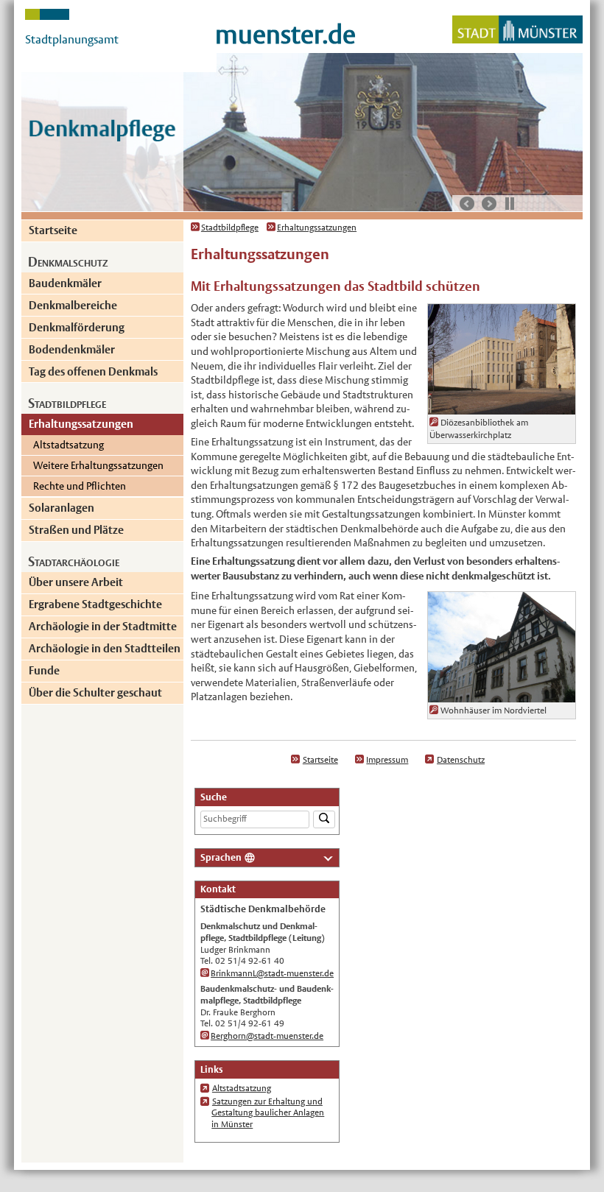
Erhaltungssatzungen (81, 423)
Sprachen (221, 857)
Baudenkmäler (65, 283)
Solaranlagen (61, 507)
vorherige (467, 204)
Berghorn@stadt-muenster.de (267, 1036)
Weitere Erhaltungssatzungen (98, 465)
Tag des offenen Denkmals (93, 371)
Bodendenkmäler (72, 349)
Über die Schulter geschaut (95, 692)
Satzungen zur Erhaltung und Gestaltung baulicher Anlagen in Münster (267, 1112)
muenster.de (285, 34)
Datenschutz (461, 760)
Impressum (387, 760)
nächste (489, 204)
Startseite (53, 230)
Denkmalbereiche (73, 305)
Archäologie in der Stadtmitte (103, 626)
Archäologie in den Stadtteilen (104, 648)
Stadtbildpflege (230, 227)
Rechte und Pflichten (79, 486)
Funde (44, 670)
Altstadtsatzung (68, 445)
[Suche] (324, 820)
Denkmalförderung (76, 327)
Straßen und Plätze (76, 529)
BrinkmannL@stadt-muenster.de (272, 973)
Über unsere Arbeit (76, 582)
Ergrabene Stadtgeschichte (95, 604)
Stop (509, 203)
